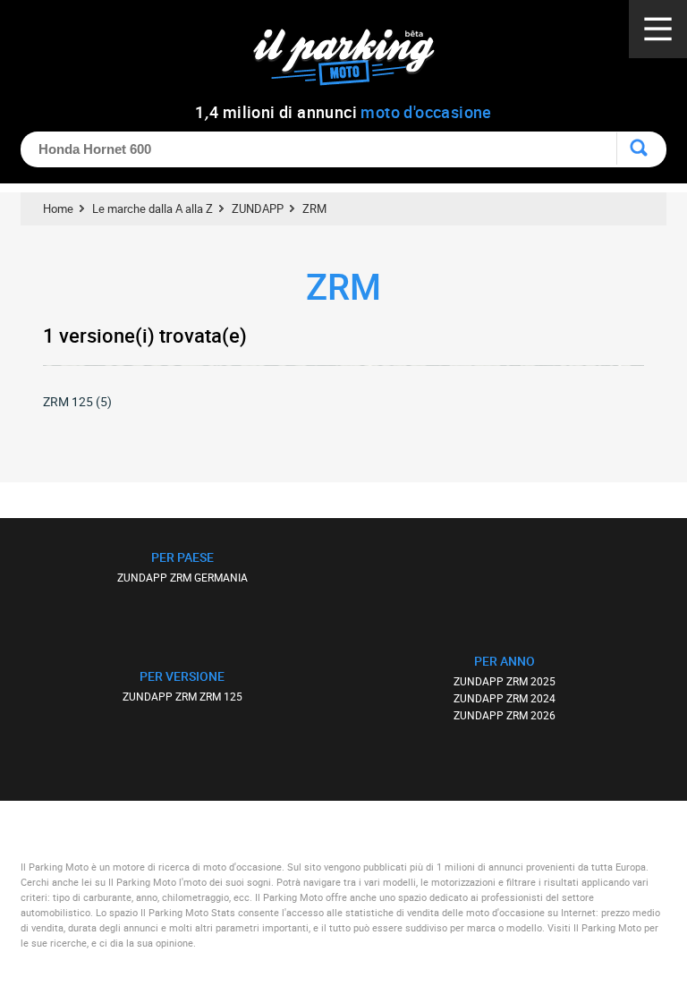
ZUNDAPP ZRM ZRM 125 (182, 696)
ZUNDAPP (258, 208)
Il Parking (352, 62)
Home (58, 208)
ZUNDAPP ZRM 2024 (505, 698)
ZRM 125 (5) (77, 401)
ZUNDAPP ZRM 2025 (505, 681)
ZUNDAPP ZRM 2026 (505, 715)
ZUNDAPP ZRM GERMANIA (182, 577)
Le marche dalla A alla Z (152, 208)
